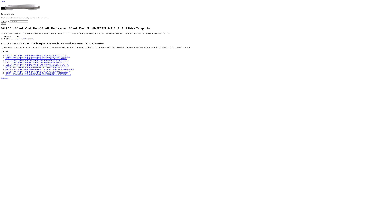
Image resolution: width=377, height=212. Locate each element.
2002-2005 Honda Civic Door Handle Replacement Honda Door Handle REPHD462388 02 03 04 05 (36, 68)
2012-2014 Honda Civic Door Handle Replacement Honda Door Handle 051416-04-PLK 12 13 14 (36, 59)
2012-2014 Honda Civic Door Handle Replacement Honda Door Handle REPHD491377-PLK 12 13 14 (37, 57)
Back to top (4, 78)
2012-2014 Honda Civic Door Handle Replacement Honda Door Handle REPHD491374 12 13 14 (35, 55)
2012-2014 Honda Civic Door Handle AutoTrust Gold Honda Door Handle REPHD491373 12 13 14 (36, 64)
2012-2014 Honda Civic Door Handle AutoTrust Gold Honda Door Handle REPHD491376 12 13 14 (36, 62)
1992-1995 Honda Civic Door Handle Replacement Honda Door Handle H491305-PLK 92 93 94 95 (36, 73)
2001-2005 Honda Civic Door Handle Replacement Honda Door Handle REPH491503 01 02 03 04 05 (37, 66)
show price (18, 39)
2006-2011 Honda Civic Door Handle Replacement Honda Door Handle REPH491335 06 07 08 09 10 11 (38, 75)
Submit (4, 23)
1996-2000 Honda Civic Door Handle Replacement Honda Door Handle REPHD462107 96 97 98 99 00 (37, 71)
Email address (5, 21)
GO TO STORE (28, 39)
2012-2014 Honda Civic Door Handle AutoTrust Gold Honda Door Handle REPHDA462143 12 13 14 (37, 60)
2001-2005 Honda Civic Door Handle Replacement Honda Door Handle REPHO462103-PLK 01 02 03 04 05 (39, 69)
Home (3, 1)
